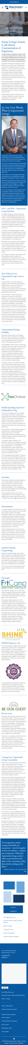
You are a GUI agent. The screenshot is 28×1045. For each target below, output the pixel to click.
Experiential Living (8, 929)
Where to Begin (8, 926)
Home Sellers (5, 1031)
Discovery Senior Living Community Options (13, 921)
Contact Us (4, 957)
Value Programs (6, 1017)
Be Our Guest (5, 1024)
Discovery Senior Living (13, 1041)
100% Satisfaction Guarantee (9, 1021)
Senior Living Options (9, 933)
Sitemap (21, 1043)
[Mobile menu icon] (2, 7)
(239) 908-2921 (6, 955)
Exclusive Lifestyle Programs (11, 936)
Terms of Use (13, 1043)
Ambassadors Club (7, 1028)
